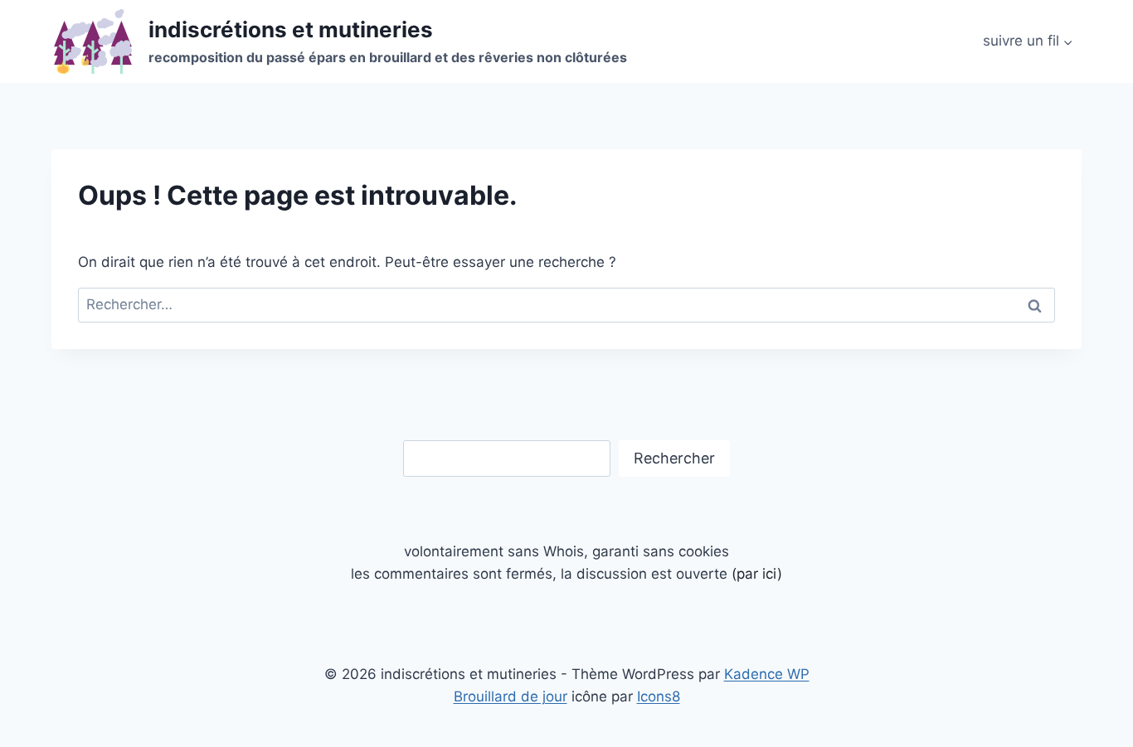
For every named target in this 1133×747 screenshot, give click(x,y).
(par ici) (757, 573)
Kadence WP (767, 674)
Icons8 (658, 696)
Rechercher (674, 458)
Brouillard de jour (510, 696)
